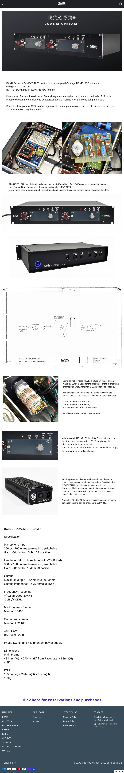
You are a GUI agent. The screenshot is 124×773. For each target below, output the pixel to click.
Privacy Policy (69, 725)
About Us (37, 716)
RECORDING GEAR (10, 725)
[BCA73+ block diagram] (62, 327)
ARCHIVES (6, 738)
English (8, 762)
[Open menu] (5, 4)
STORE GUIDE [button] (70, 712)
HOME (5, 716)
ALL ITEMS (7, 721)
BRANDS (6, 729)
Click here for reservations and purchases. (62, 700)
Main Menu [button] (8, 712)
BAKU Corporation (111, 762)
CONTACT (6, 750)
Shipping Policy (70, 716)
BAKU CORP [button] (39, 712)
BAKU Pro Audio (85, 762)
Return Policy (69, 721)
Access (36, 721)
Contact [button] (98, 712)
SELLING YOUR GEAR (11, 746)
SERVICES (6, 742)
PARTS (5, 733)
